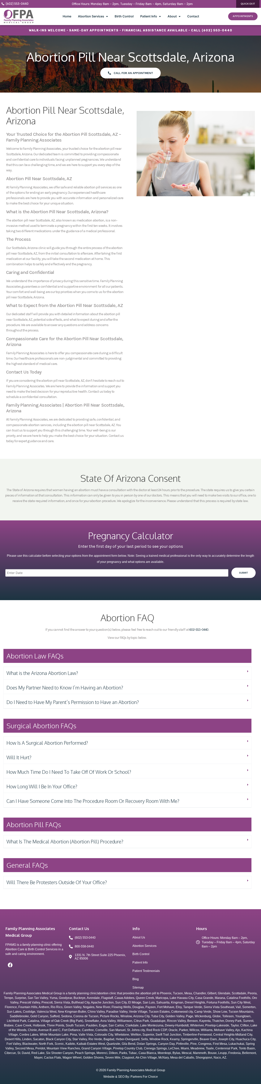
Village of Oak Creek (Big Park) (62, 1020)
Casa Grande (204, 997)
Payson (150, 1007)
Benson (192, 1020)
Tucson (178, 993)
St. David (23, 1053)
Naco (217, 1057)
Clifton (244, 1025)
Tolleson (228, 1016)
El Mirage (134, 1002)
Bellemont (249, 1053)
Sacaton (38, 1039)
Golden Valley (174, 1016)
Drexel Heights (195, 1002)
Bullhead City (80, 1002)
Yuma (53, 997)
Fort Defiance (71, 1030)
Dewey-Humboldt (177, 1025)
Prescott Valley (30, 1002)
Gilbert (211, 993)
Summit (248, 1020)
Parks (123, 1053)
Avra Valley (108, 1020)
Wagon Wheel (72, 1057)
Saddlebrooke (19, 1016)
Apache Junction (102, 1002)
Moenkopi (164, 1053)
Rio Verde (95, 1039)
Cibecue (10, 1053)
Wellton (136, 1034)
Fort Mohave (165, 1007)
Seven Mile (112, 1057)
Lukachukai (236, 1043)
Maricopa (162, 997)
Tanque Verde (192, 1007)
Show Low (220, 1011)
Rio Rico (56, 1007)
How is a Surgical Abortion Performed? (47, 743)
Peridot (40, 1048)
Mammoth (199, 1053)
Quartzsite (113, 1043)
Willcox (194, 1030)
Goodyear (65, 997)
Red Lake (38, 1053)
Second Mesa (24, 1048)
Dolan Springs (146, 1043)
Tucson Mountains (241, 1011)
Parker (183, 1030)
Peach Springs (85, 1053)
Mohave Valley (224, 1030)
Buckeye (79, 997)
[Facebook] (10, 965)
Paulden (91, 1025)
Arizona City (141, 1016)
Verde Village (138, 1011)
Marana (220, 997)
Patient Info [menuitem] (148, 16)
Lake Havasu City (182, 997)
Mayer (38, 1057)
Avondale (93, 997)
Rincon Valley (176, 1020)
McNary (163, 1057)
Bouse (212, 1053)
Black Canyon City (58, 1039)
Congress (204, 1043)
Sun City (121, 1002)
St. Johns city (136, 1030)
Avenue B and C (49, 1030)
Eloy (179, 1007)
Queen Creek (145, 997)
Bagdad (109, 1039)
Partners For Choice (144, 1076)
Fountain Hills (27, 1007)
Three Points (55, 1025)
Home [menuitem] (67, 16)
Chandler (199, 993)
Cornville (101, 1030)
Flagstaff (107, 997)
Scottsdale (239, 993)
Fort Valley (13, 1043)
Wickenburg (203, 1016)
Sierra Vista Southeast (219, 1007)
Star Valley (79, 1039)
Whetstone (122, 1034)
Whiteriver (197, 1025)
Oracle (173, 1030)
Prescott (47, 1002)
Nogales (88, 1007)
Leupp (222, 1053)
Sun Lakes (14, 1011)
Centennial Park (226, 1048)
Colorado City (104, 1034)
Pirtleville (182, 1043)
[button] (127, 673)
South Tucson (75, 1025)
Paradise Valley (116, 1011)
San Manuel (117, 1030)
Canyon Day (166, 1043)
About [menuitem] (172, 16)
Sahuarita (162, 1002)
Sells (144, 1039)
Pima (73, 1034)
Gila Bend (128, 1043)
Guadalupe (157, 1020)
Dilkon (113, 1053)
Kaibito (70, 1043)
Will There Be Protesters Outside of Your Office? (56, 882)
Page (189, 1016)
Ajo (237, 1030)
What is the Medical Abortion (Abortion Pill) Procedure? (64, 841)
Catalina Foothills (238, 997)
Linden (27, 1039)
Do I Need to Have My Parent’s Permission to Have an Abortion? (72, 702)
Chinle (32, 1030)
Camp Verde (202, 1011)
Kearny (174, 1039)
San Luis (149, 1002)
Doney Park (233, 1020)
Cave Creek (23, 1025)
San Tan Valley (38, 997)
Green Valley (72, 1007)
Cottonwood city (182, 1011)
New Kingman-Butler (72, 1011)
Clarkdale (132, 1025)
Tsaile (210, 1048)
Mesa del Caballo (182, 1057)
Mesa (188, 993)
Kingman (177, 1002)
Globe (216, 1016)
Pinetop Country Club (127, 1048)
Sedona (66, 1016)
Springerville (189, 1039)
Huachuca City (245, 1039)
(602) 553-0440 (217, 30)
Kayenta (205, 1020)
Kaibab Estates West (91, 1043)
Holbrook (39, 1025)
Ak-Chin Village (146, 1057)
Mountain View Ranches (63, 1048)
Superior (148, 1034)
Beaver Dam (208, 1039)
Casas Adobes (124, 997)
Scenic (59, 1043)
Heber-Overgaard (127, 1039)
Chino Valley (96, 1011)
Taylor (235, 1025)
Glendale (224, 993)
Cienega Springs (155, 1048)
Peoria (252, 993)
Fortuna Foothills (218, 1002)
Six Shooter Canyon (59, 1053)
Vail (238, 1007)
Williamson (124, 1020)
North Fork (46, 1043)
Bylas (176, 1053)
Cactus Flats (52, 1057)
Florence (11, 1007)
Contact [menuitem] (193, 16)
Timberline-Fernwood (197, 1034)
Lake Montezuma (151, 1025)
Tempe (8, 997)
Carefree (88, 1030)
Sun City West (240, 1002)
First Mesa (220, 1043)
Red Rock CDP (156, 1030)
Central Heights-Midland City (232, 1034)
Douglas (138, 1007)
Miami (185, 1048)
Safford (55, 1016)
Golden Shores (93, 1057)
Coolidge (29, 1011)
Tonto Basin (247, 1048)
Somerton (248, 1007)
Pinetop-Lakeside (217, 1025)
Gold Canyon (39, 1016)
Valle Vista (86, 1034)
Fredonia (234, 1053)
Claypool (128, 1057)
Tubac (133, 1053)
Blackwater (29, 1043)
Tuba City (157, 1016)
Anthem (44, 1007)
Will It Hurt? (18, 757)
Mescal (186, 1053)
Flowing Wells (121, 1007)
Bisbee (9, 1025)
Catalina (33, 1020)
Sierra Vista (62, 1002)
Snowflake (92, 1020)
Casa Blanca (147, 1053)
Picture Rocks (109, 1016)
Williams (206, 1030)
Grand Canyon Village (96, 1048)
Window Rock (158, 1039)
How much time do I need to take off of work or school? (68, 772)
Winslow (126, 1016)
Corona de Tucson (85, 1016)
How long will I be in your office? (41, 786)
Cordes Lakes (28, 1034)
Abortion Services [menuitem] (91, 16)
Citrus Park (141, 1020)
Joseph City (226, 1039)
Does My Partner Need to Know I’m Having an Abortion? (64, 687)
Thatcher (218, 1020)
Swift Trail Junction (168, 1034)
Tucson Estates (159, 1011)
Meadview (197, 1048)
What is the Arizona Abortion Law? (42, 673)
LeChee (173, 1048)
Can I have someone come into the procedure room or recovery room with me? (92, 801)
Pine (193, 1043)
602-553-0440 (198, 630)
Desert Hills (13, 1039)
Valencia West (46, 1011)
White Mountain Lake (54, 1034)
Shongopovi (204, 1057)
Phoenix (165, 993)
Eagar (103, 1025)
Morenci (101, 1053)
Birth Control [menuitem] (124, 16)
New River (103, 1007)
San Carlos (116, 1025)
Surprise (20, 997)
